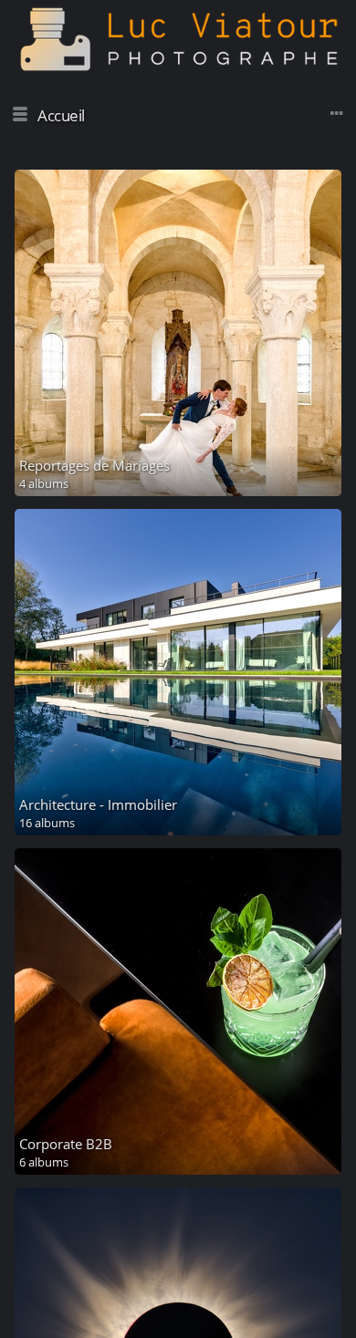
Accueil (61, 115)
